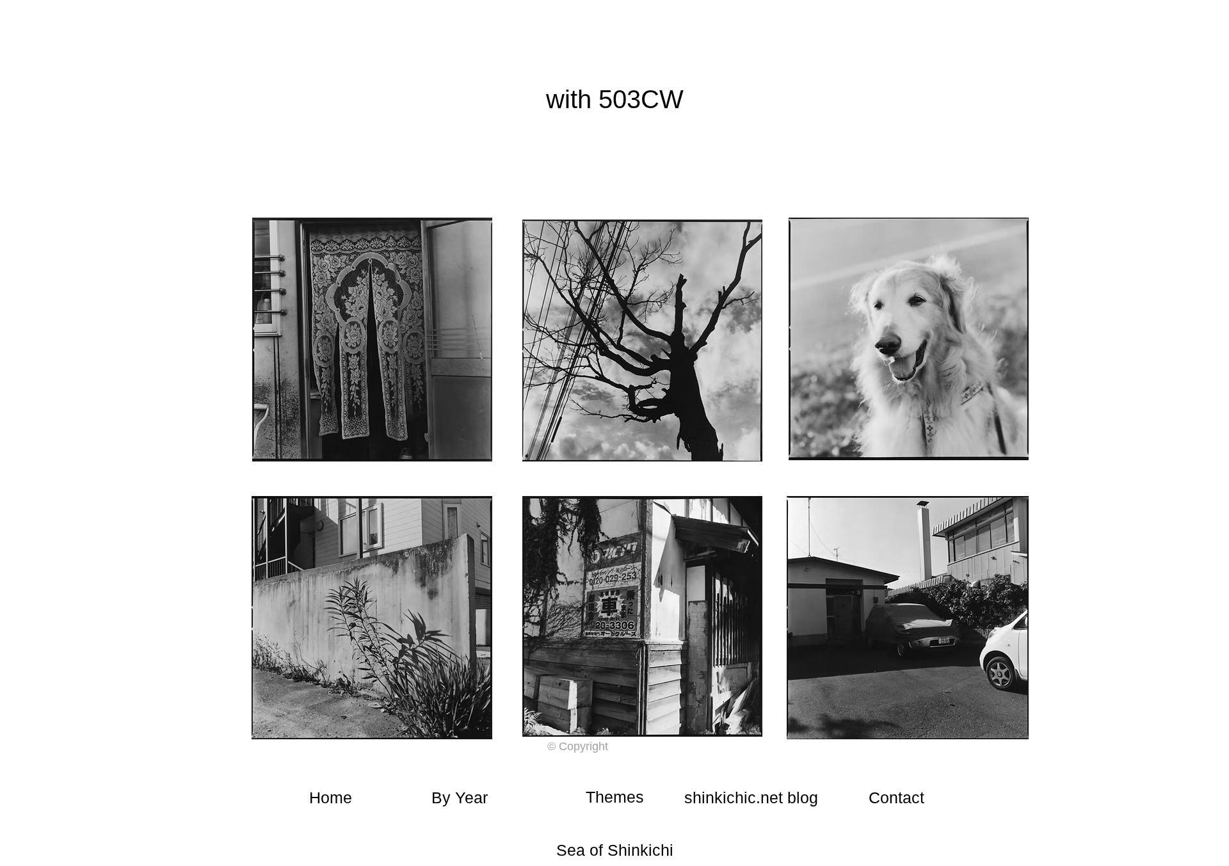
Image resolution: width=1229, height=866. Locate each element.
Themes (615, 797)
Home (330, 797)
